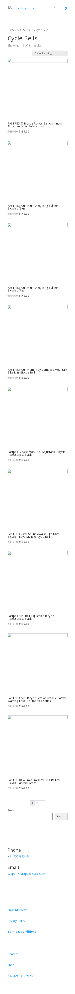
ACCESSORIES (25, 30)
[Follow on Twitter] (19, 885)
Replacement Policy (20, 975)
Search (12, 810)
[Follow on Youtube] (35, 885)
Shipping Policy (17, 910)
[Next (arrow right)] (68, 497)
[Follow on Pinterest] (27, 885)
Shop (11, 965)
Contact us (15, 954)
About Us (16, 941)
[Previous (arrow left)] (7, 497)
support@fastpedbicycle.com (26, 874)
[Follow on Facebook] (11, 885)
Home (11, 30)
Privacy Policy (16, 921)
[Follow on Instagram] (43, 885)
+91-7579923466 (19, 856)
